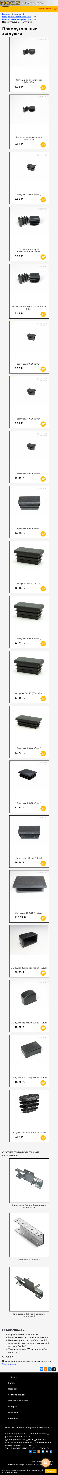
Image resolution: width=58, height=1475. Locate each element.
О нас (13, 1377)
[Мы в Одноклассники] (38, 1451)
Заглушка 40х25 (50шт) (29, 473)
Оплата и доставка (18, 1400)
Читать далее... (10, 1364)
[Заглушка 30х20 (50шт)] (29, 340)
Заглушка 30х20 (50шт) (29, 364)
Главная (6, 14)
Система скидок (16, 1395)
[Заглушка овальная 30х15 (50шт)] (29, 1109)
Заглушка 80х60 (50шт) (29, 803)
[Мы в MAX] (51, 1451)
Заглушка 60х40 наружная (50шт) (29, 1077)
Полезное (13, 1412)
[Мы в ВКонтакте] (30, 1451)
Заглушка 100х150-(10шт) (29, 913)
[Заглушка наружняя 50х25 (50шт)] (29, 999)
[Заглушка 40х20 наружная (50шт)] (29, 944)
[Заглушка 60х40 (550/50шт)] (29, 670)
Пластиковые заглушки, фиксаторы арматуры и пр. (17, 19)
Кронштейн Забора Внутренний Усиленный (29, 1206)
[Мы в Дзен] (47, 1451)
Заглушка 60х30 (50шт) (29, 638)
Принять (51, 1471)
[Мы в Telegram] (43, 1451)
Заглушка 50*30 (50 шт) (29, 583)
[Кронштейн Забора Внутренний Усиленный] (29, 1179)
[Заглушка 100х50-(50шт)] (29, 835)
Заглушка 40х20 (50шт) (29, 419)
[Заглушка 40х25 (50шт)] (29, 450)
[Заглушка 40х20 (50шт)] (29, 395)
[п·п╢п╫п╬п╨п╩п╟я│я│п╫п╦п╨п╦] (45, 1369)
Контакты (13, 1418)
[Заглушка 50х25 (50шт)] (29, 505)
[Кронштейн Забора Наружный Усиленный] (29, 1288)
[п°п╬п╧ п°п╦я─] (50, 1369)
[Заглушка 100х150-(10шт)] (29, 889)
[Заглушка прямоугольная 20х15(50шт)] (29, 114)
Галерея (12, 1406)
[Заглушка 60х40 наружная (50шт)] (29, 1054)
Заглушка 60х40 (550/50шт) (29, 693)
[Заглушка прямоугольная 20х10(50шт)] (29, 56)
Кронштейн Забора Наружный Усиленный (29, 1315)
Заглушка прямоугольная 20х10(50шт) (28, 81)
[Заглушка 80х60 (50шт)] (29, 780)
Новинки (12, 1389)
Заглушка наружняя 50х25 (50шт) (29, 1023)
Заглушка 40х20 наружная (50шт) (29, 968)
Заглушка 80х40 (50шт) (29, 748)
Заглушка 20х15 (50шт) (29, 194)
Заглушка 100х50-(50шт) (29, 858)
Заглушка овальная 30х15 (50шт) (29, 1132)
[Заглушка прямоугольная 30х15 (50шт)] (29, 283)
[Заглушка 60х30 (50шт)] (29, 615)
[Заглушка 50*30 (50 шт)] (29, 560)
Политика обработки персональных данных (28, 1427)
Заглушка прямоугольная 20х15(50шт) (28, 138)
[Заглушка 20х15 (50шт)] (29, 171)
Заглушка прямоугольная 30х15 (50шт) (29, 307)
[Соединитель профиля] (29, 1233)
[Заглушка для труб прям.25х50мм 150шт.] (29, 226)
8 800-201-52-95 (32, 2)
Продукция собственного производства (17, 17)
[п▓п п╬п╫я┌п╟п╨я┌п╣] (41, 1369)
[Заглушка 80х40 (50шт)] (29, 725)
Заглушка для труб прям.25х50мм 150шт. (29, 250)
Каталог (18, 14)
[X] (54, 1369)
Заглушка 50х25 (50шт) (29, 528)
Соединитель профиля (29, 1259)
